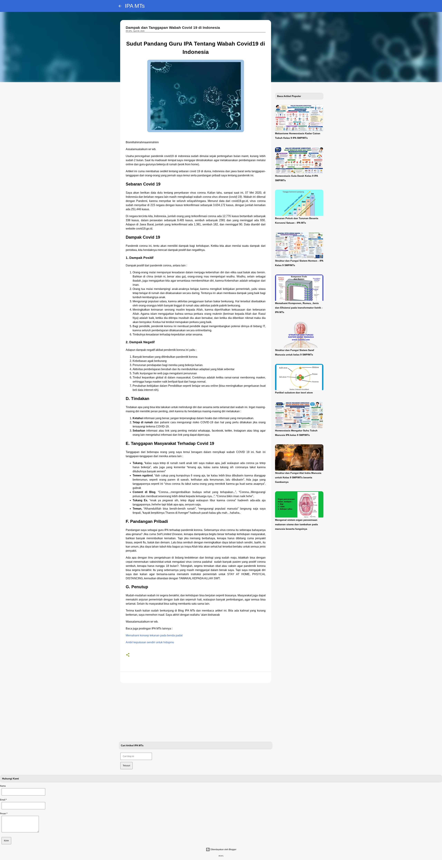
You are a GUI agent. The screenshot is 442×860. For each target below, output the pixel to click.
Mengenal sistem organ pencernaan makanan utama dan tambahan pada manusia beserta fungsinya (296, 524)
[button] (128, 655)
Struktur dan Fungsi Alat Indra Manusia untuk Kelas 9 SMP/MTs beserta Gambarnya (298, 477)
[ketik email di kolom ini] (23, 805)
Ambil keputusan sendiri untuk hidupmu (150, 642)
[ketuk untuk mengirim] (6, 840)
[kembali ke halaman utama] (120, 6)
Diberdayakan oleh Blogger (223, 849)
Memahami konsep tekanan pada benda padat (154, 635)
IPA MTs (135, 6)
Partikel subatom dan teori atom (294, 392)
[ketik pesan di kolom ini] (20, 833)
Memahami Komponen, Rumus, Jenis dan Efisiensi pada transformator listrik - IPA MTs (299, 308)
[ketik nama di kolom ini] (23, 792)
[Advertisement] (195, 712)
